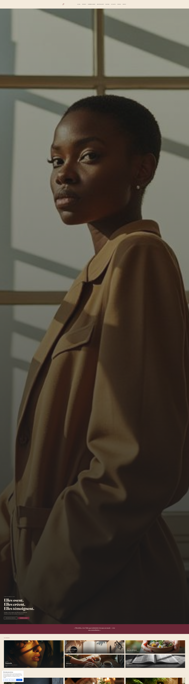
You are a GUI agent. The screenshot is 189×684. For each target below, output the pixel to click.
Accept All (19, 679)
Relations (107, 4)
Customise (6, 679)
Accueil (78, 4)
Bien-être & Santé (100, 4)
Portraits (84, 4)
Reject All (13, 679)
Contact (124, 4)
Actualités (113, 4)
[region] (13, 676)
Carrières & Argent (91, 4)
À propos (119, 4)
